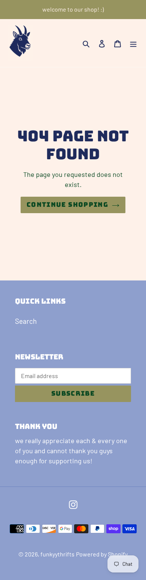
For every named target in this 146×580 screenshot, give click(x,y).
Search (26, 321)
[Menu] (133, 43)
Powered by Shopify (102, 554)
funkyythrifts (57, 554)
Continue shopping (67, 204)
